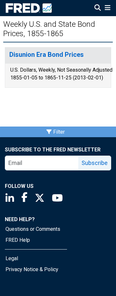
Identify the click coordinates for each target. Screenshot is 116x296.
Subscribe (95, 162)
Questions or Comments (32, 229)
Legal (11, 258)
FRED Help (17, 240)
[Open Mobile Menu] (107, 8)
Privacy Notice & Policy (31, 269)
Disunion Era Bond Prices (46, 54)
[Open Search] (97, 8)
